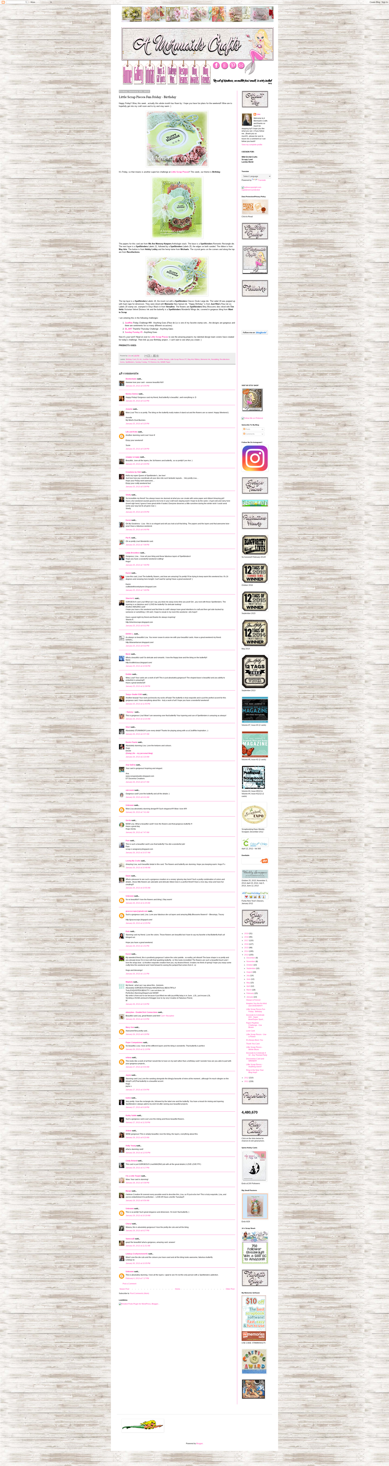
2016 (246, 944)
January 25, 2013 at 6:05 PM (137, 512)
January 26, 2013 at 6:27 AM (137, 782)
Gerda (128, 820)
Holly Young (131, 1146)
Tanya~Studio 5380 (134, 694)
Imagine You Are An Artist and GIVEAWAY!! (256, 1004)
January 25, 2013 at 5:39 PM (137, 487)
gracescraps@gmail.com (137, 911)
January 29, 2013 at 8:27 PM (137, 1231)
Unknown (130, 805)
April (248, 986)
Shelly (128, 495)
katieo (128, 1098)
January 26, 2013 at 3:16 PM (137, 1004)
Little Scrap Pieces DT (178, 359)
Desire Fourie (131, 742)
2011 (246, 1081)
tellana (128, 1057)
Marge (128, 1191)
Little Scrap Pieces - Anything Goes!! (254, 1065)
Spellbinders (130, 362)
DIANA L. (130, 634)
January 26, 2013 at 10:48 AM (138, 868)
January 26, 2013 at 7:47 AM (137, 832)
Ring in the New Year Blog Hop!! (255, 1071)
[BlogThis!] (148, 355)
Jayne (128, 1075)
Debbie (129, 674)
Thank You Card (253, 1044)
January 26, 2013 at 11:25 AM (138, 903)
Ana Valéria (131, 765)
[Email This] (145, 355)
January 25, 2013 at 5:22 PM (137, 401)
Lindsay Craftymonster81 (137, 1254)
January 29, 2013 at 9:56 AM (137, 1200)
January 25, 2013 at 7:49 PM (137, 590)
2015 (246, 948)
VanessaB (130, 1239)
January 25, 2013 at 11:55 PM (138, 704)
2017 (246, 940)
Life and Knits (132, 432)
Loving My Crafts (133, 861)
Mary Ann (130, 1027)
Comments (250, 434)
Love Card (250, 1031)
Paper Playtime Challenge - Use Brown (254, 1025)
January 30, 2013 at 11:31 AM (138, 1246)
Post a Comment (129, 1284)
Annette (129, 409)
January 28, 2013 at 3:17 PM (137, 1168)
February (250, 993)
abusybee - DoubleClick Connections (142, 1012)
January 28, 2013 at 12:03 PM (138, 1153)
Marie (128, 654)
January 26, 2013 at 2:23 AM (137, 757)
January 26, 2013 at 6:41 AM (137, 797)
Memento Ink (205, 359)
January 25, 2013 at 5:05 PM (137, 386)
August (249, 972)
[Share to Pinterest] (157, 355)
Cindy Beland (131, 1161)
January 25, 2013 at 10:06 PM (138, 666)
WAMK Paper (165, 362)
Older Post (230, 1289)
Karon (128, 520)
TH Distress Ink (154, 362)
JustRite (129, 323)
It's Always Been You (254, 1040)
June (248, 979)
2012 (246, 1078)
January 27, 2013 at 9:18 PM (137, 1107)
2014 (246, 951)
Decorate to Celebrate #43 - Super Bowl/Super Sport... (255, 1017)
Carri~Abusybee (167, 1016)
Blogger (199, 1443)
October (249, 965)
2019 (246, 933)
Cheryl (128, 1224)
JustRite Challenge (149, 359)
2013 (246, 955)
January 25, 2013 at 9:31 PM (137, 626)
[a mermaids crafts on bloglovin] (255, 334)
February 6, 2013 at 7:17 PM (137, 1278)
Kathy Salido (131, 1115)
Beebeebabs (131, 379)
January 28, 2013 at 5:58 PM (137, 1183)
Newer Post (124, 1289)
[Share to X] (151, 355)
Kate (128, 931)
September (251, 968)
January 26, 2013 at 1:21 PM (137, 974)
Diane (128, 876)
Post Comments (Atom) (139, 1293)
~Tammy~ (130, 712)
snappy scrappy (133, 457)
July (248, 975)
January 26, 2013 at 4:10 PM (137, 1019)
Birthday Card (131, 359)
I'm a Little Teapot (133, 1176)
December (251, 958)
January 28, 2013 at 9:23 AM (137, 1137)
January (250, 997)
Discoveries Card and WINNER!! (255, 1060)
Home (177, 1289)
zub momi (130, 790)
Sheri (128, 727)
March (249, 990)
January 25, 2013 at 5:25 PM (137, 424)
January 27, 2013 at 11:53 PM (138, 1122)
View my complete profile (252, 145)
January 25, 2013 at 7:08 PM (137, 545)
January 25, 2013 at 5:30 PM (137, 464)
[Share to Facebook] (154, 355)
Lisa (258, 114)
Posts (247, 429)
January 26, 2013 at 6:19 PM (137, 1034)
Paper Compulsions (134, 1042)
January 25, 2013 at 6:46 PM (137, 530)
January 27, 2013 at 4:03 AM (137, 1067)
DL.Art (139, 359)
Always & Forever (253, 1000)
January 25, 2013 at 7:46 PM (137, 565)
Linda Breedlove (133, 553)
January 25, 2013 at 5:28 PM (137, 449)
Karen (128, 573)
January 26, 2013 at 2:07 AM (137, 734)
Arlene (128, 1131)
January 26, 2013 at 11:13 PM (138, 1049)
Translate (262, 180)
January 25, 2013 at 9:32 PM (137, 646)
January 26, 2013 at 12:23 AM (138, 719)
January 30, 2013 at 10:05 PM (138, 1263)
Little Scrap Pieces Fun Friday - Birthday (255, 1010)
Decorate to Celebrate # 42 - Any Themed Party (256, 1054)
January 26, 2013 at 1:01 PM (137, 946)
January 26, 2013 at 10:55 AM (138, 888)
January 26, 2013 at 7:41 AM (137, 812)
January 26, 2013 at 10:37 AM (138, 853)
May (248, 983)
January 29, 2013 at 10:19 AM (138, 1215)
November (251, 961)
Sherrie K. (130, 598)
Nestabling (215, 359)
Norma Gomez (132, 394)
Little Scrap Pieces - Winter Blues (254, 1048)
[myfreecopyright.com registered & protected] (254, 190)
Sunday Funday (141, 362)
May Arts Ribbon (194, 359)
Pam (128, 841)
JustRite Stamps (163, 359)
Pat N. (128, 538)
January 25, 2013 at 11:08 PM (138, 686)
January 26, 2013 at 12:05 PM (138, 923)
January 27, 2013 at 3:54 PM (137, 1090)
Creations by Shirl (133, 472)
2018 (246, 937)
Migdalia (129, 982)
